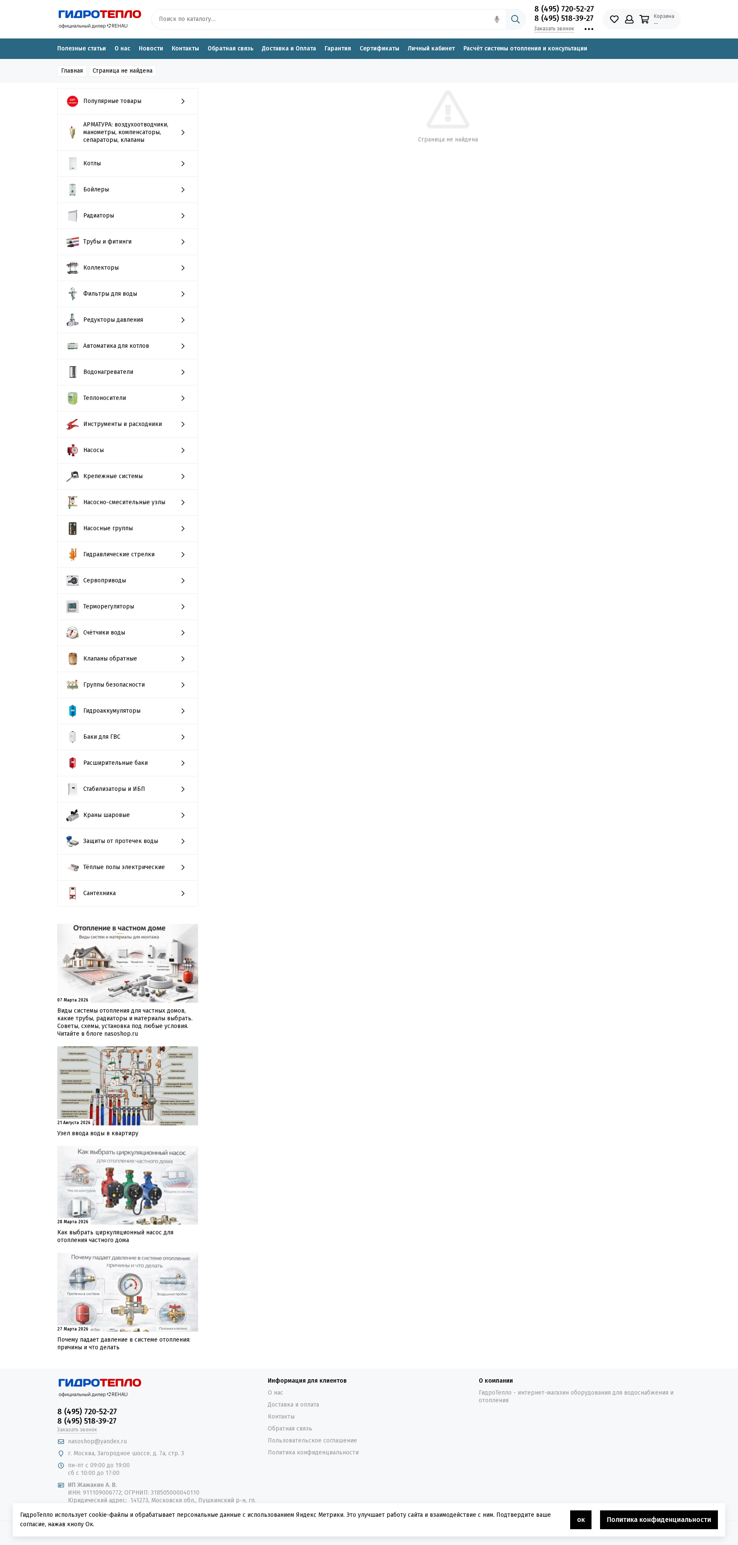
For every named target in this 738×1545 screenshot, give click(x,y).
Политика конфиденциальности (313, 1452)
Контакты (185, 48)
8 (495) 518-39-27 (564, 18)
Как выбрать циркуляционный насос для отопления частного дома (115, 1236)
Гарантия (338, 48)
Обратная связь (230, 48)
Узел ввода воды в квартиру (97, 1133)
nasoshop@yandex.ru (97, 1441)
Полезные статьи (81, 48)
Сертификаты (379, 48)
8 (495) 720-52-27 (564, 9)
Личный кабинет (431, 48)
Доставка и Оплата (289, 48)
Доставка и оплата (293, 1404)
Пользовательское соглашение (312, 1440)
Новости (151, 48)
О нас (122, 48)
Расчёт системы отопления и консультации (525, 48)
